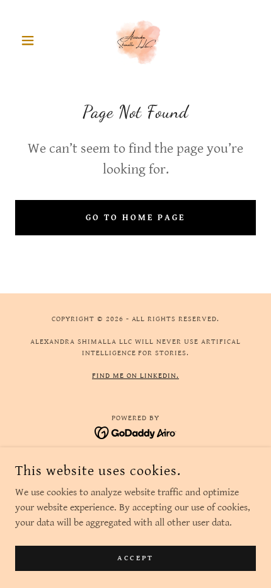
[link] (135, 40)
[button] (33, 40)
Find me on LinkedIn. (135, 376)
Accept (135, 558)
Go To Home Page (135, 218)
